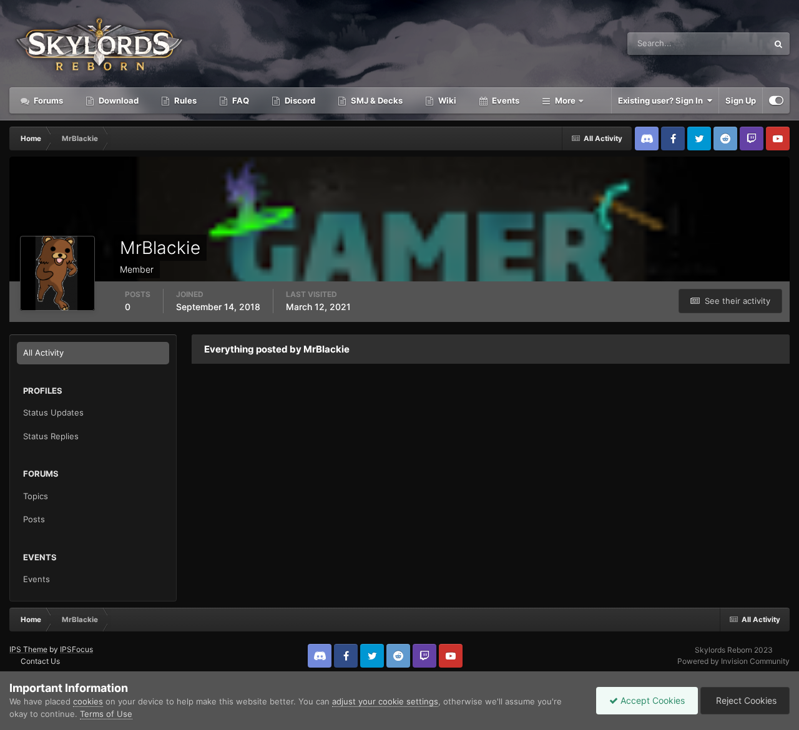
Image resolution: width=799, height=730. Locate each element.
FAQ (239, 100)
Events (504, 100)
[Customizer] (776, 100)
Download (118, 100)
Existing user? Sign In (662, 100)
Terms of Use (106, 714)
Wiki (446, 100)
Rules (184, 100)
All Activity (43, 353)
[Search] (778, 43)
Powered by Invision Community (733, 661)
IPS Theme (28, 649)
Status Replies (51, 436)
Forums (47, 100)
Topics (35, 496)
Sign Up (740, 100)
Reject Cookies (745, 700)
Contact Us (40, 661)
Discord (299, 100)
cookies (88, 701)
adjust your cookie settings (385, 701)
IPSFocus (76, 649)
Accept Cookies (651, 700)
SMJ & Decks (376, 100)
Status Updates (723, 43)
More (565, 100)
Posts (34, 519)
